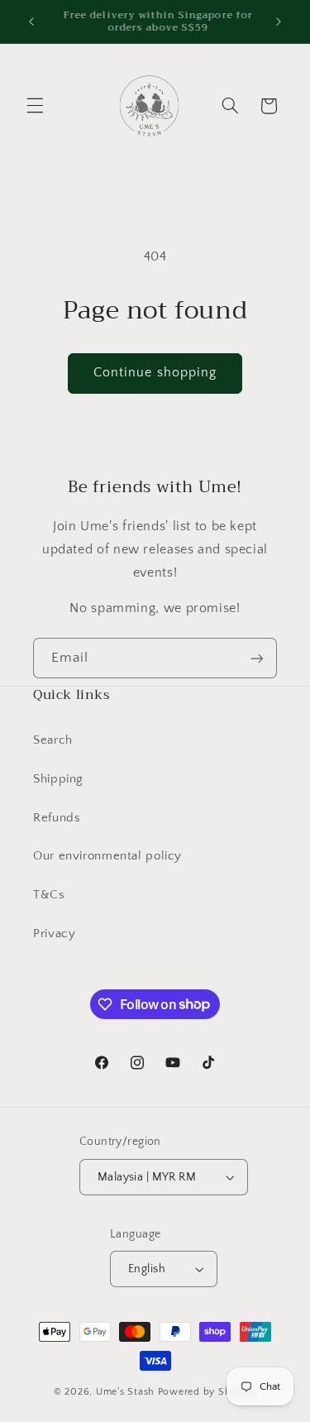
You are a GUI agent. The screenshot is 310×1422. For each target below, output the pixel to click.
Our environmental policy (107, 856)
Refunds (56, 818)
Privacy (54, 934)
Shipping (58, 779)
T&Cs (49, 895)
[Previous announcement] (31, 21)
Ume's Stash (125, 1391)
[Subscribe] (257, 658)
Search (53, 740)
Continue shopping (155, 373)
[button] (35, 106)
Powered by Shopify (207, 1391)
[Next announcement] (278, 21)
